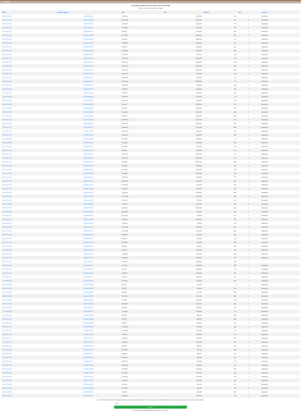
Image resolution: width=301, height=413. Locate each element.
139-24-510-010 (7, 158)
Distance (206, 12)
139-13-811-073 (6, 116)
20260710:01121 (88, 16)
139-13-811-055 (6, 47)
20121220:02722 (88, 396)
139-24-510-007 (7, 254)
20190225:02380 (88, 219)
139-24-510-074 (7, 192)
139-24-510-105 (7, 181)
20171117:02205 (88, 265)
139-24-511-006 (7, 146)
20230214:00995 (88, 112)
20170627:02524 (88, 281)
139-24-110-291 (6, 342)
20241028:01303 (88, 66)
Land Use (264, 12)
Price (165, 12)
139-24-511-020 (7, 93)
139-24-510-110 (6, 154)
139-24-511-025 (7, 292)
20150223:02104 (88, 350)
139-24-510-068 (7, 284)
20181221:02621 (88, 227)
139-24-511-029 (7, 85)
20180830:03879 (88, 234)
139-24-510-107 (7, 338)
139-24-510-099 (7, 89)
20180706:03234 (88, 238)
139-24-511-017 (6, 127)
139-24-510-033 (7, 296)
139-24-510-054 (7, 112)
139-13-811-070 (6, 62)
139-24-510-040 (7, 54)
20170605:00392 (88, 284)
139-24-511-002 (7, 234)
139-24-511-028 (7, 238)
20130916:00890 (88, 323)
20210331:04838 (88, 173)
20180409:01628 (88, 250)
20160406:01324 (88, 307)
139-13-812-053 (7, 169)
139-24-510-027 (7, 24)
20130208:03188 (88, 392)
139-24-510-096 (7, 211)
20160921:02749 (88, 296)
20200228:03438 (88, 192)
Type (239, 12)
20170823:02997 (88, 273)
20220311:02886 (88, 139)
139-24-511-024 (7, 200)
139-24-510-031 (7, 269)
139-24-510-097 (7, 373)
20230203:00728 (88, 116)
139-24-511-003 (7, 77)
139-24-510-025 (7, 265)
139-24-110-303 (7, 273)
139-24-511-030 (7, 35)
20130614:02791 (88, 384)
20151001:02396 (88, 334)
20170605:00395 (88, 292)
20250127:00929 (88, 54)
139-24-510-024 (7, 315)
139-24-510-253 (7, 119)
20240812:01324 (88, 81)
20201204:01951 (88, 177)
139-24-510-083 (7, 165)
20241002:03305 (88, 73)
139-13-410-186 (6, 208)
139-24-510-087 (7, 246)
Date (123, 12)
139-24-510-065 (7, 369)
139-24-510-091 (7, 319)
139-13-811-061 (6, 215)
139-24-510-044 (7, 388)
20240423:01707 (88, 100)
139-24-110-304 (7, 304)
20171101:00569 (88, 269)
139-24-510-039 (7, 70)
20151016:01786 (88, 330)
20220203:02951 (88, 150)
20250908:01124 (88, 31)
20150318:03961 (88, 342)
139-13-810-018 (6, 281)
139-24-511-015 (6, 334)
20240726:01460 (88, 85)
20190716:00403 (88, 204)
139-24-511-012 (6, 131)
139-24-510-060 (7, 123)
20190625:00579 (88, 208)
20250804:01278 (88, 39)
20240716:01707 (88, 89)
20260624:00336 (88, 20)
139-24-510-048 (7, 204)
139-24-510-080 (7, 227)
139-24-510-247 (7, 108)
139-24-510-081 (7, 196)
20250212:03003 (88, 50)
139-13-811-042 (6, 327)
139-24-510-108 (7, 81)
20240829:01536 (88, 77)
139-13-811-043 (6, 357)
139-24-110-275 (6, 162)
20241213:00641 (88, 58)
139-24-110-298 (7, 173)
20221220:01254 (88, 119)
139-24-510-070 (7, 288)
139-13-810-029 (7, 311)
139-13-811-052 (6, 31)
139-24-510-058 (7, 188)
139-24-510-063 (7, 380)
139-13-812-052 (7, 277)
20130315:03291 (88, 388)
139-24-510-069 (7, 96)
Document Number (63, 12)
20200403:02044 (88, 188)
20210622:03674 (88, 169)
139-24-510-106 (7, 39)
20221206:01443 (88, 123)
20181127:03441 (88, 231)
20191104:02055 (88, 200)
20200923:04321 (88, 185)
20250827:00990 (88, 35)
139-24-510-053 (7, 135)
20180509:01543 (88, 246)
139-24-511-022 (7, 242)
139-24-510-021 (7, 219)
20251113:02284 (88, 27)
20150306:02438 (88, 346)
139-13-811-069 (6, 350)
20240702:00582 (88, 93)
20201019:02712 (88, 181)
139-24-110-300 (7, 376)
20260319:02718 (88, 24)
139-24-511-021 (6, 27)
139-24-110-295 (7, 150)
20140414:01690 (88, 319)
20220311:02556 (88, 142)
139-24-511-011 (6, 330)
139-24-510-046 (7, 258)
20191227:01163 (88, 196)
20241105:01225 (88, 62)
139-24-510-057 (7, 20)
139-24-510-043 (7, 307)
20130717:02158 (88, 380)
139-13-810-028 (7, 73)
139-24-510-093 (7, 142)
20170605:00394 (88, 288)
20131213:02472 (88, 376)
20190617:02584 (88, 215)
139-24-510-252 (7, 104)
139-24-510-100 (7, 100)
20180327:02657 (88, 258)
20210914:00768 (88, 162)
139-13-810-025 (7, 346)
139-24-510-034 (7, 396)
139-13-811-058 (6, 365)
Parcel (4, 12)
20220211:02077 (88, 146)
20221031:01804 (88, 131)
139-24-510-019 (7, 66)
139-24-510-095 (7, 384)
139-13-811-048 (6, 50)
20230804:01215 (88, 104)
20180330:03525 (88, 254)
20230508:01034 (88, 108)
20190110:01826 (88, 223)
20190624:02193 (88, 211)
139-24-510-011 (6, 58)
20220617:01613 (88, 135)
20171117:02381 (88, 261)
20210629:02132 (88, 165)
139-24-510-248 (7, 300)
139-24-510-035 (7, 392)
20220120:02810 (88, 154)
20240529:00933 (88, 96)
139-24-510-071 (7, 223)
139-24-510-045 (7, 16)
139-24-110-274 (6, 231)
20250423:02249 (88, 43)
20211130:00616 (88, 158)
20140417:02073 (88, 373)
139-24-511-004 (7, 323)
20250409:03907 (88, 47)
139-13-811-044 (6, 361)
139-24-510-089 (7, 139)
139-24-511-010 (6, 185)
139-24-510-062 (7, 43)
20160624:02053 (88, 304)
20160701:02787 (88, 300)
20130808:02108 (88, 315)
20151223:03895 (88, 327)
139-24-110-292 (7, 261)
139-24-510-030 (7, 250)
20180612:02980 (88, 242)
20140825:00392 (88, 365)
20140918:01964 (88, 357)
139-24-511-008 (7, 177)
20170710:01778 (88, 277)
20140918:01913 (88, 361)
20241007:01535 (88, 70)
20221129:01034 (88, 127)
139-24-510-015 (7, 353)
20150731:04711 (88, 338)
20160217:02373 (88, 311)
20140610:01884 (88, 369)
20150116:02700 (88, 353)
